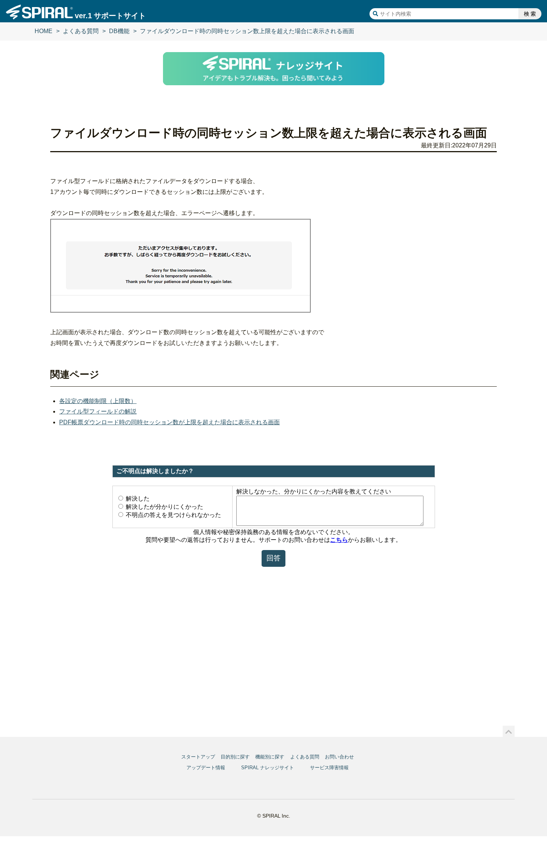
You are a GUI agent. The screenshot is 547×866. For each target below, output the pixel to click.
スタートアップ (198, 757)
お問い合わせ (339, 757)
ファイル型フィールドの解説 (98, 411)
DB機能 (119, 31)
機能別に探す (269, 757)
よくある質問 (81, 31)
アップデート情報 (205, 767)
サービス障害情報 (329, 767)
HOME (43, 31)
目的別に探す (235, 757)
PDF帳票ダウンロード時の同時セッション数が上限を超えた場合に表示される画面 (169, 422)
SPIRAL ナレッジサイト (267, 767)
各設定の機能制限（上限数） (98, 401)
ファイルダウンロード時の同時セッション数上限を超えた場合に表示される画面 (247, 31)
